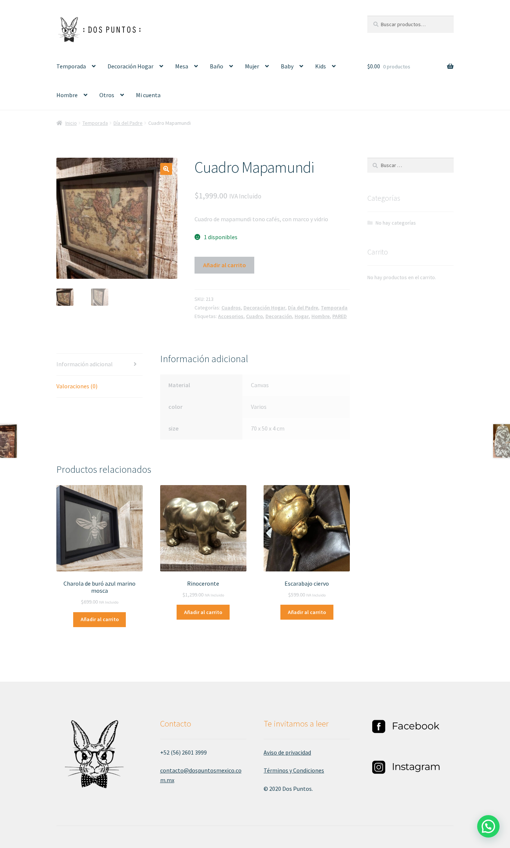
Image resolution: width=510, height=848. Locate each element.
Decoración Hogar (130, 66)
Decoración (278, 316)
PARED (339, 316)
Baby (287, 66)
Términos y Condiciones (294, 770)
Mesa (181, 66)
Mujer (252, 66)
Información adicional (84, 364)
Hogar (302, 316)
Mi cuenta (148, 95)
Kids (320, 66)
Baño (216, 66)
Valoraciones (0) (76, 386)
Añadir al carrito (224, 265)
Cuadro (254, 316)
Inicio (71, 123)
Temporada (71, 66)
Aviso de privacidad (287, 752)
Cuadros (231, 307)
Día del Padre (128, 123)
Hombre (67, 95)
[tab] (99, 365)
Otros (106, 95)
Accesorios (230, 316)
